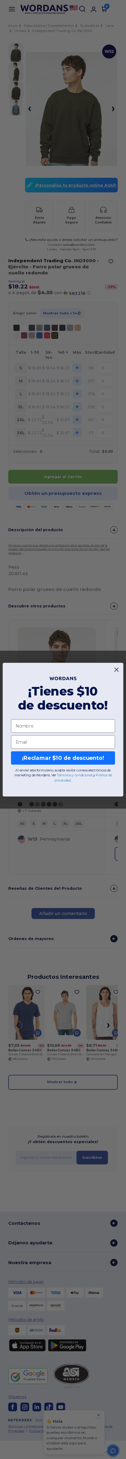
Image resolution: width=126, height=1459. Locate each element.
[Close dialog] (116, 669)
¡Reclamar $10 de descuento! (63, 758)
